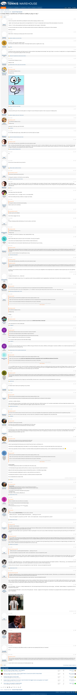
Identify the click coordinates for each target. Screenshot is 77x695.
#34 (75, 418)
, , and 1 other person (17, 115)
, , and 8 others (18, 64)
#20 (75, 236)
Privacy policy (68, 692)
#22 (75, 257)
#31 (75, 383)
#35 (75, 427)
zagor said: (10, 201)
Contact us (57, 692)
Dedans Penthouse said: (13, 549)
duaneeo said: (11, 524)
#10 (75, 139)
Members (16, 7)
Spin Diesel (72, 680)
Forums (3, 7)
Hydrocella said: (11, 484)
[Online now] (4, 71)
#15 (75, 190)
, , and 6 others (16, 38)
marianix (5, 684)
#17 (75, 209)
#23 (75, 274)
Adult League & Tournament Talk (15, 684)
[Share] (74, 19)
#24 (75, 284)
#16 (75, 199)
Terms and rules (62, 692)
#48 (75, 630)
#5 (75, 58)
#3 (75, 40)
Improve (39, 7)
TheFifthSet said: (11, 411)
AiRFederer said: (11, 141)
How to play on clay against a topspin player (13, 683)
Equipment (24, 7)
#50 (75, 654)
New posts (2, 9)
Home (74, 692)
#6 (75, 67)
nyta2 (73, 684)
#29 (75, 352)
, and (15, 149)
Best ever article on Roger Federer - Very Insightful (14, 670)
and (14, 254)
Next (4, 16)
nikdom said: (11, 330)
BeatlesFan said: (11, 247)
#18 (75, 218)
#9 (75, 130)
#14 (75, 181)
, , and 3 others (18, 55)
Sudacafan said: (11, 438)
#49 (75, 645)
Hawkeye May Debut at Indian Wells (11, 676)
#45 (75, 570)
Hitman (5, 674)
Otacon (2, 15)
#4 (75, 49)
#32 (75, 392)
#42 (75, 534)
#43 (75, 547)
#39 (75, 497)
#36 (75, 436)
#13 (75, 170)
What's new (9, 7)
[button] (13, 8)
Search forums (7, 9)
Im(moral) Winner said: (12, 172)
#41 (75, 522)
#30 (75, 370)
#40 (75, 508)
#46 (75, 584)
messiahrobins (72, 674)
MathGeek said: (11, 69)
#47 (75, 613)
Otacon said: (11, 286)
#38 (75, 482)
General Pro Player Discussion (17, 671)
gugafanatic (72, 677)
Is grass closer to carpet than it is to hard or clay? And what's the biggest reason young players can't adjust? (26, 680)
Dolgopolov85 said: (12, 536)
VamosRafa (5, 677)
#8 (75, 117)
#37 (75, 451)
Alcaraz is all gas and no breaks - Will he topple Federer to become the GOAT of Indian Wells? (23, 673)
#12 (75, 160)
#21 (75, 245)
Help (71, 692)
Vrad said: (10, 499)
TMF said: (10, 510)
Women (33, 7)
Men (29, 7)
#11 (75, 151)
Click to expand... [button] (42, 304)
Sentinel (73, 671)
